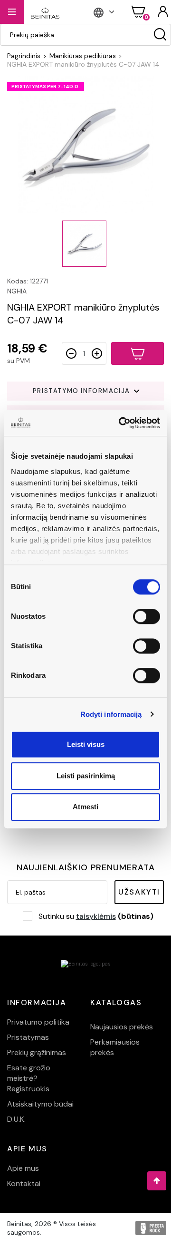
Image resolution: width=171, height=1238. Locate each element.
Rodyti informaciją (111, 714)
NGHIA (17, 291)
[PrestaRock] (150, 1228)
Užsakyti (139, 892)
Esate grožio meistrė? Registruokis (28, 1078)
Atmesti (85, 807)
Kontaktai (23, 1183)
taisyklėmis (96, 916)
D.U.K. (16, 1119)
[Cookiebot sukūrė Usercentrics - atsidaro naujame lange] (120, 423)
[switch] (146, 616)
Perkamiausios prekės (115, 1047)
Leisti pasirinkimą (86, 776)
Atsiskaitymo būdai (40, 1104)
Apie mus (23, 1168)
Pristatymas (28, 1037)
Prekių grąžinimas (36, 1052)
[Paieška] (160, 35)
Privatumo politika (38, 1022)
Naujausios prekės (121, 1027)
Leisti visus (85, 744)
